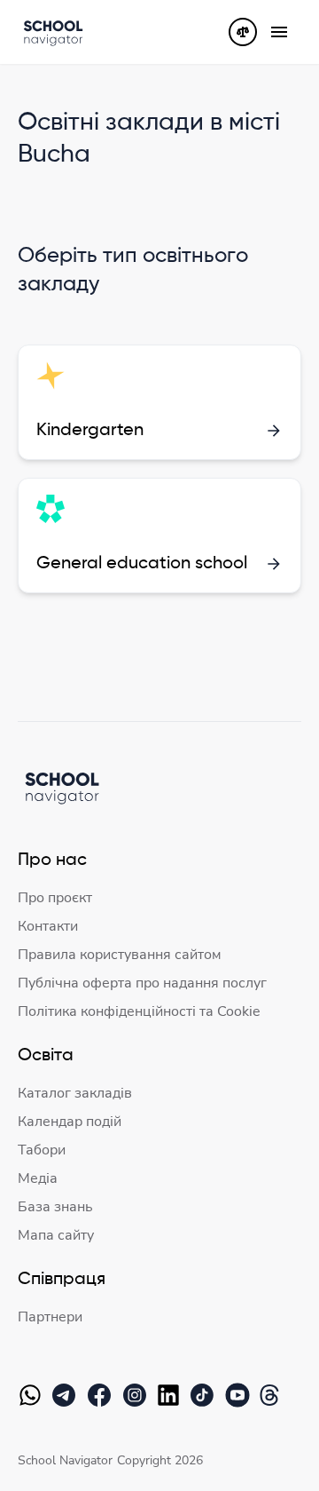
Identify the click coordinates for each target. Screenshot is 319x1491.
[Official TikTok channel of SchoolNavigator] (205, 1395)
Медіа (38, 1178)
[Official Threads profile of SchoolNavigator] (273, 1395)
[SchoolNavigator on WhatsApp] (34, 1395)
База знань (55, 1207)
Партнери (50, 1317)
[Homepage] (53, 32)
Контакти (48, 926)
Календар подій (69, 1121)
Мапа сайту (56, 1235)
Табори (42, 1150)
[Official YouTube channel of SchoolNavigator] (241, 1395)
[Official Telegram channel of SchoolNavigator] (67, 1395)
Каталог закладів (75, 1093)
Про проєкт (55, 898)
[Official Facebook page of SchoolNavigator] (103, 1395)
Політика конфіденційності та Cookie (139, 1011)
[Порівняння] (243, 32)
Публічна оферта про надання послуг (142, 983)
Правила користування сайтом (120, 954)
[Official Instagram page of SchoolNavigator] (138, 1395)
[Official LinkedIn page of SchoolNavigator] (172, 1395)
